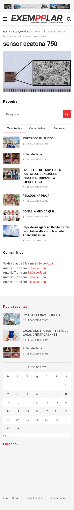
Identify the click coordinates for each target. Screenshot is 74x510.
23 (8, 419)
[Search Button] (67, 114)
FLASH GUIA (10, 498)
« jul (5, 435)
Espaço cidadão (22, 31)
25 (27, 419)
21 (56, 411)
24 (17, 419)
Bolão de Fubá (32, 154)
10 (17, 402)
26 (37, 419)
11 (27, 402)
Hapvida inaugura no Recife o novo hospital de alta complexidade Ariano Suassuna (46, 231)
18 (27, 411)
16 (8, 411)
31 (17, 428)
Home (6, 31)
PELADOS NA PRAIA (36, 195)
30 (8, 428)
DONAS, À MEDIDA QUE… (39, 211)
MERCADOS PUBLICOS (38, 138)
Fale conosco (57, 498)
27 (46, 419)
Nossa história (33, 498)
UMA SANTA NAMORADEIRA (41, 315)
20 (46, 411)
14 (56, 402)
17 (17, 411)
